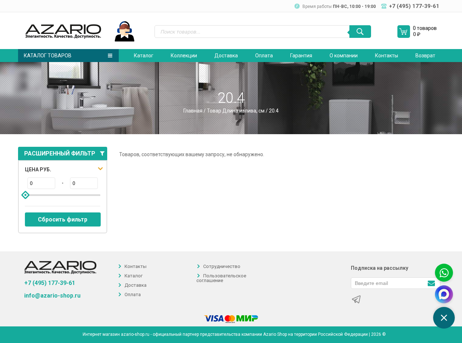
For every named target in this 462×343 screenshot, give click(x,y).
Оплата (264, 55)
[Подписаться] (431, 282)
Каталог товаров (47, 55)
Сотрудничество (221, 266)
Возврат (425, 55)
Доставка (226, 55)
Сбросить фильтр (62, 219)
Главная (192, 111)
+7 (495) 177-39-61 (49, 283)
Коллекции (184, 55)
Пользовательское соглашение (221, 278)
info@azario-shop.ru (52, 296)
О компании (344, 55)
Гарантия (301, 55)
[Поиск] (360, 31)
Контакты (386, 55)
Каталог (143, 55)
